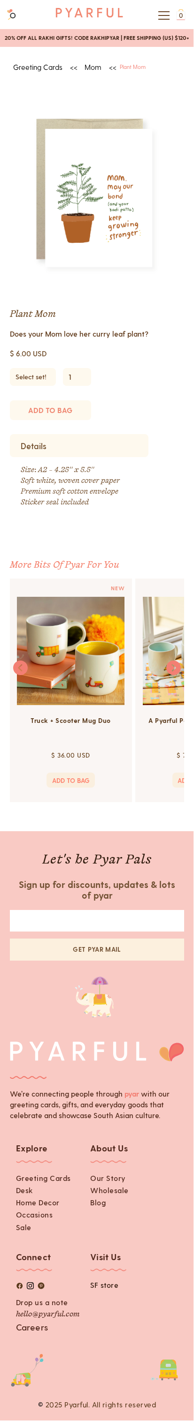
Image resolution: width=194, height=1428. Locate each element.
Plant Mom (133, 66)
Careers (32, 1327)
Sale (23, 1227)
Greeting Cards (43, 1177)
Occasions (34, 1214)
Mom (93, 66)
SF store (104, 1285)
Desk (24, 1190)
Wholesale (109, 1190)
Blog (98, 1202)
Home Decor (38, 1202)
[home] (89, 15)
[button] (162, 15)
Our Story (108, 1177)
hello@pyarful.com (47, 1314)
